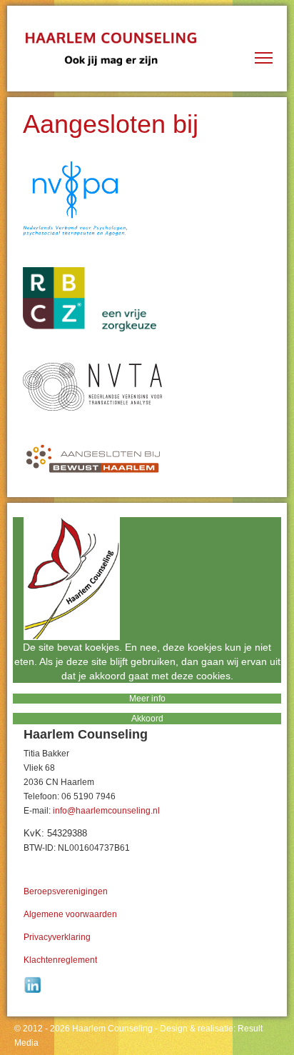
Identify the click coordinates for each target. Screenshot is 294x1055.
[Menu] (264, 70)
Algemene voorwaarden (70, 914)
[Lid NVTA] (147, 387)
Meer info (147, 699)
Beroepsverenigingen (66, 891)
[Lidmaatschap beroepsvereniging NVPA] (147, 198)
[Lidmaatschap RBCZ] (147, 299)
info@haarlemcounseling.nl (106, 811)
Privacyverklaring (57, 937)
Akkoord (147, 719)
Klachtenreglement (60, 960)
